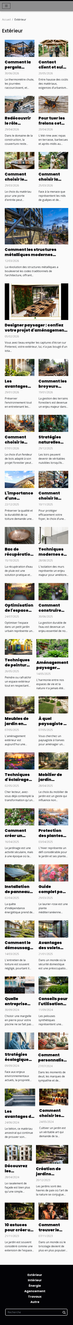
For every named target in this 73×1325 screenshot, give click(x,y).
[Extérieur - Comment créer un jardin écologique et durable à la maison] (19, 817)
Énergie (35, 1285)
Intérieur (35, 1280)
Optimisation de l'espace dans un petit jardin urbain (19, 613)
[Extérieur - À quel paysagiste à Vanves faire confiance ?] (53, 704)
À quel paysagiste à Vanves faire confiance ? (52, 726)
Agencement (34, 1291)
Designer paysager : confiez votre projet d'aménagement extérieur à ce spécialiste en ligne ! (35, 332)
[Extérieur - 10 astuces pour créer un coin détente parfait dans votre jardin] (19, 1211)
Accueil (6, 19)
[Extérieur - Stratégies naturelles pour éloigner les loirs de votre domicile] (53, 423)
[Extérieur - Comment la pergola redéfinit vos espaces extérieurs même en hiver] (19, 48)
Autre (34, 1302)
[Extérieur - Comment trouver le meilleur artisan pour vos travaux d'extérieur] (53, 1211)
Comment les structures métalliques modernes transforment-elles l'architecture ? (30, 257)
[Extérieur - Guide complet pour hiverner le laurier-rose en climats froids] (53, 872)
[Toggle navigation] (6, 6)
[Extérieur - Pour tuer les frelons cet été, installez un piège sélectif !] (53, 104)
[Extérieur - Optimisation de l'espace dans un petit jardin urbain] (19, 591)
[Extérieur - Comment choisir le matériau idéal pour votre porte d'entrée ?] (19, 160)
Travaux (35, 1296)
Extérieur (35, 1275)
